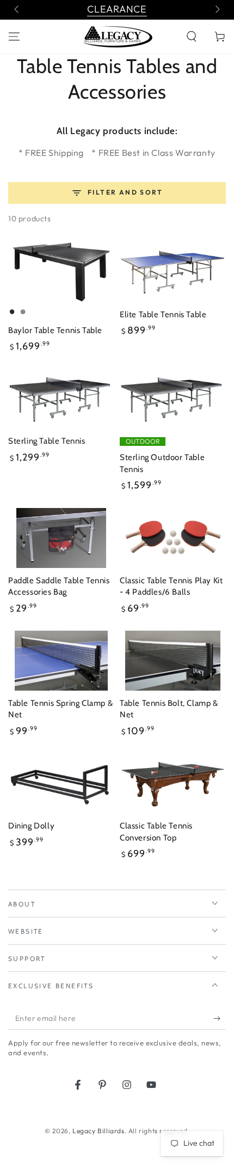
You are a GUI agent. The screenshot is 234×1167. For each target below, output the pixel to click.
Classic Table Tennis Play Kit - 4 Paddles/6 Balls (171, 586)
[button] (191, 36)
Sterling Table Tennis (46, 441)
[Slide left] (17, 10)
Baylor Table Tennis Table (55, 330)
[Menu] (14, 36)
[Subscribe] (219, 1019)
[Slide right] (216, 10)
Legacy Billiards (98, 1131)
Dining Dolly (31, 826)
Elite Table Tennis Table (163, 314)
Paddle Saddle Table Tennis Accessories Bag (59, 586)
